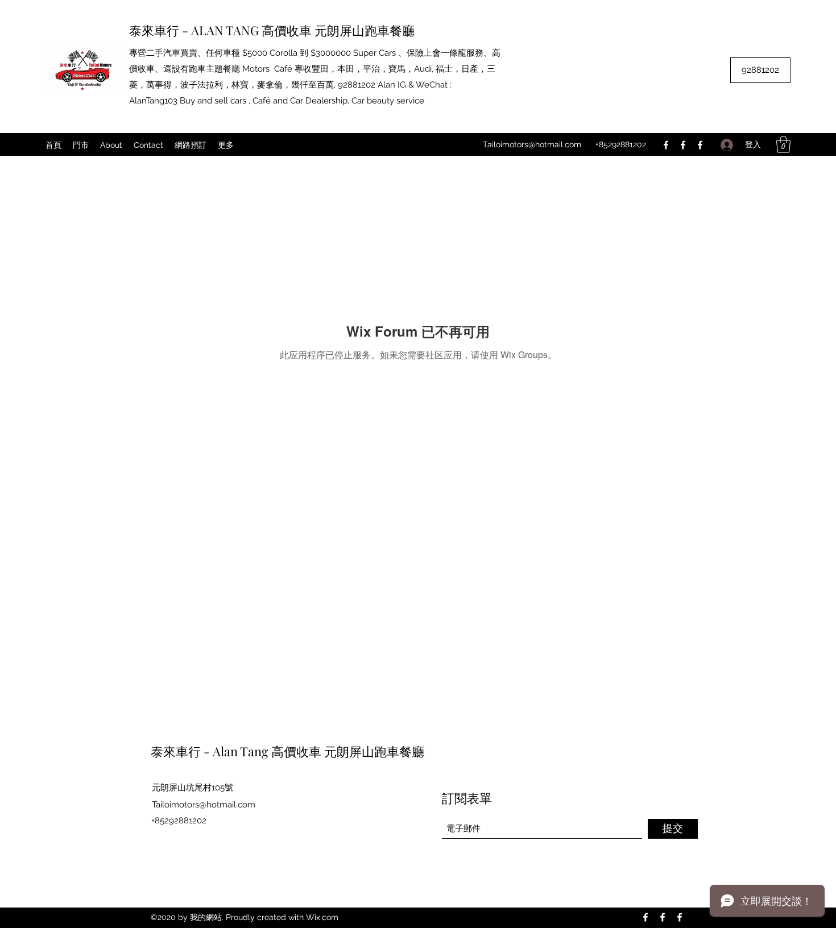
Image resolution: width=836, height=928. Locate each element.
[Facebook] (666, 145)
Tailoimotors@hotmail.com (532, 144)
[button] (783, 144)
